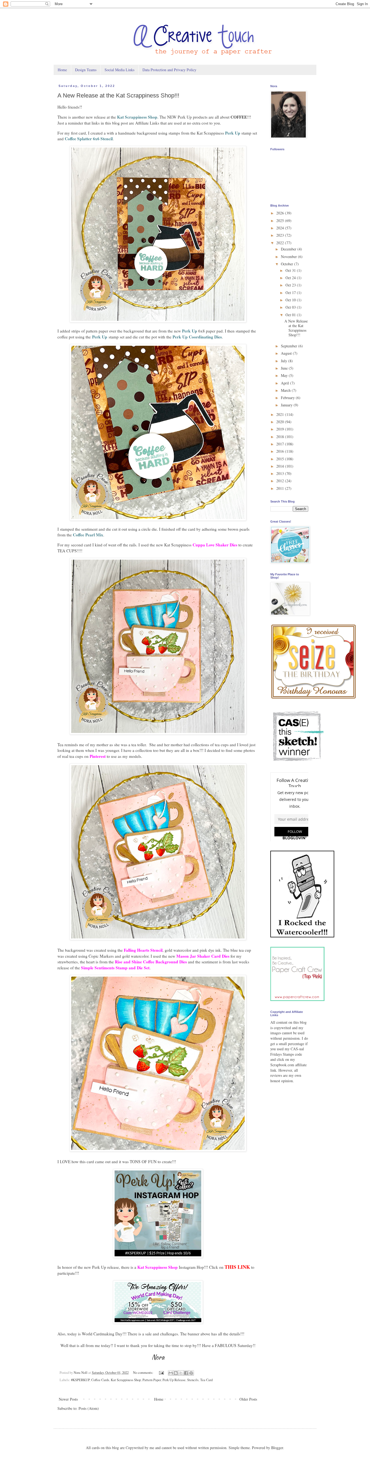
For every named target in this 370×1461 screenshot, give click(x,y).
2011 (280, 488)
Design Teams (85, 69)
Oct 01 (291, 314)
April (285, 383)
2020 (280, 421)
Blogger (277, 1447)
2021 (280, 414)
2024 (280, 227)
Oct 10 (291, 299)
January (287, 404)
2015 (280, 458)
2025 (280, 220)
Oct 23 (291, 285)
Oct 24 (291, 277)
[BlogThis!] (175, 1373)
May (285, 375)
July (284, 360)
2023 (280, 235)
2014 (280, 466)
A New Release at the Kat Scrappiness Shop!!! (118, 95)
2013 (280, 473)
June (285, 368)
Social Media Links (119, 69)
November (289, 256)
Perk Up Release (174, 1380)
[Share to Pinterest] (191, 1373)
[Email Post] (161, 1372)
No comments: (143, 1372)
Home (62, 69)
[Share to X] (181, 1373)
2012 (280, 480)
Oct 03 (291, 307)
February (288, 397)
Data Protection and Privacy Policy (169, 69)
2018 (280, 436)
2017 (280, 443)
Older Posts (248, 1399)
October (287, 263)
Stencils (193, 1380)
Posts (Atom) (89, 1408)
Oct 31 (291, 270)
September (289, 345)
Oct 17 (291, 292)
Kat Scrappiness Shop (126, 1380)
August (287, 353)
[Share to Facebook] (186, 1373)
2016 (280, 451)
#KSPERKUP (80, 1380)
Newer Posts (68, 1399)
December (289, 249)
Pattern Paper (151, 1380)
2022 (280, 242)
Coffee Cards (100, 1380)
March (286, 390)
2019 (280, 429)
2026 (280, 213)
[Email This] (170, 1373)
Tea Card (206, 1380)
